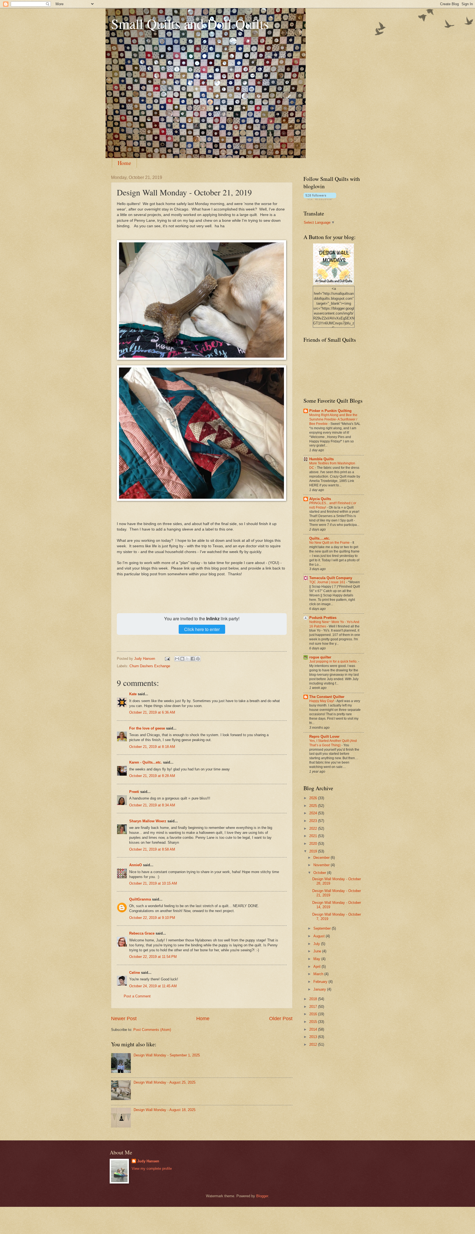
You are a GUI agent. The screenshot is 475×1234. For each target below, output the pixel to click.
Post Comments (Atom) (152, 1030)
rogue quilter (320, 657)
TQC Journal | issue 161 (327, 582)
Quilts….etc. (319, 538)
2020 (313, 844)
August (319, 936)
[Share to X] (187, 658)
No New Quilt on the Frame (329, 543)
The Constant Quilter (326, 697)
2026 (313, 798)
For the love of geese (147, 728)
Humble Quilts (321, 459)
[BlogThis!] (182, 658)
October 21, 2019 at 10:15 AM (153, 883)
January (320, 989)
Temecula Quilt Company (330, 578)
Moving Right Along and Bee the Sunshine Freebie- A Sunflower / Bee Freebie (333, 419)
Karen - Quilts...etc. (145, 762)
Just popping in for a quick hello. (333, 661)
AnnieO (135, 865)
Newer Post (124, 1018)
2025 (313, 806)
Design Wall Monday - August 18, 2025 (164, 1110)
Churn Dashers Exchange (149, 666)
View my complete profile (152, 1168)
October (320, 873)
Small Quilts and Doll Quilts (190, 23)
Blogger (262, 1196)
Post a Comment (137, 996)
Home (124, 163)
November (322, 865)
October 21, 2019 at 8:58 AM (152, 849)
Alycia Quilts (320, 499)
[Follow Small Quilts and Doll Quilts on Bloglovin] (319, 199)
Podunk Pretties (322, 618)
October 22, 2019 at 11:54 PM (153, 957)
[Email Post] (167, 659)
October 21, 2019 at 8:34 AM (152, 805)
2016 (313, 1014)
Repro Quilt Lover (324, 736)
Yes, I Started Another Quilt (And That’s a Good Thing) (333, 743)
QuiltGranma (140, 899)
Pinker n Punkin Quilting (330, 411)
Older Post (280, 1018)
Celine (134, 973)
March (318, 974)
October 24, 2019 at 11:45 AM (153, 986)
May (317, 959)
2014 (313, 1029)
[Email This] (177, 658)
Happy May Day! (322, 701)
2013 (313, 1037)
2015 (313, 1022)
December (322, 858)
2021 (313, 836)
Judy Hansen (148, 1161)
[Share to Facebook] (192, 658)
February (320, 982)
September (322, 928)
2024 (313, 813)
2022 (313, 828)
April (317, 966)
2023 (313, 821)
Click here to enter (202, 629)
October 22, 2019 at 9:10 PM (152, 918)
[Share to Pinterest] (198, 658)
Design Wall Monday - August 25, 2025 (164, 1082)
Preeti (134, 792)
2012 (313, 1044)
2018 (313, 999)
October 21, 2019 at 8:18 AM (152, 747)
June (317, 951)
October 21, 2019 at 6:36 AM (152, 712)
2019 (313, 851)
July (317, 944)
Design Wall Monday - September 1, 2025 (167, 1055)
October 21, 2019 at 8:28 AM (152, 776)
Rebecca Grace (141, 933)
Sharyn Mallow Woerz (147, 821)
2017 (313, 1007)
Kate (133, 694)
